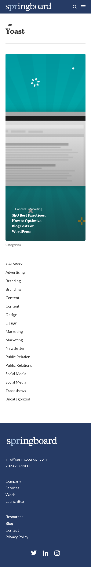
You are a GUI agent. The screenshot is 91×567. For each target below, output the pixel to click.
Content (20, 209)
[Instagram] (57, 555)
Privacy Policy (17, 536)
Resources (14, 516)
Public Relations (19, 365)
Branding (13, 280)
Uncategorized (18, 399)
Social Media (16, 373)
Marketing (35, 209)
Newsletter (15, 348)
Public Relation (18, 356)
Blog (9, 523)
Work (10, 494)
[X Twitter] (34, 554)
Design (11, 314)
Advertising (15, 272)
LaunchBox (15, 501)
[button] (83, 7)
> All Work (14, 264)
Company (13, 481)
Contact (12, 530)
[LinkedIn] (45, 555)
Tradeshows (16, 390)
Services (12, 488)
